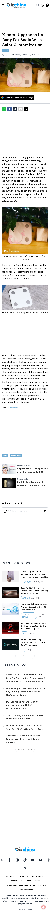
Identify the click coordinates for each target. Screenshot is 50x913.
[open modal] (47, 5)
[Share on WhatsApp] (4, 109)
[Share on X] (15, 109)
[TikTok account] (25, 860)
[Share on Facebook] (9, 109)
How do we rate (26, 890)
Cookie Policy (16, 881)
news (5, 455)
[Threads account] (48, 860)
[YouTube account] (32, 860)
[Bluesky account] (40, 860)
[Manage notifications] (43, 907)
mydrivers (13, 407)
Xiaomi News (16, 455)
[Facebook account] (9, 860)
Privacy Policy (38, 876)
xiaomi (6, 51)
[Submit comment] (44, 511)
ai (23, 649)
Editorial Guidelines (34, 881)
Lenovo (26, 581)
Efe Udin (11, 55)
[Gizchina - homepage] (16, 5)
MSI (24, 633)
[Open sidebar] (2, 5)
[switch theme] (42, 5)
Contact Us (23, 876)
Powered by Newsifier (25, 909)
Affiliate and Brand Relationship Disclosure (26, 885)
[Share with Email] (20, 109)
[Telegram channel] (25, 867)
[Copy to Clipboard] (26, 109)
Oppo (25, 598)
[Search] (37, 5)
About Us (10, 876)
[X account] (1, 860)
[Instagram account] (17, 860)
